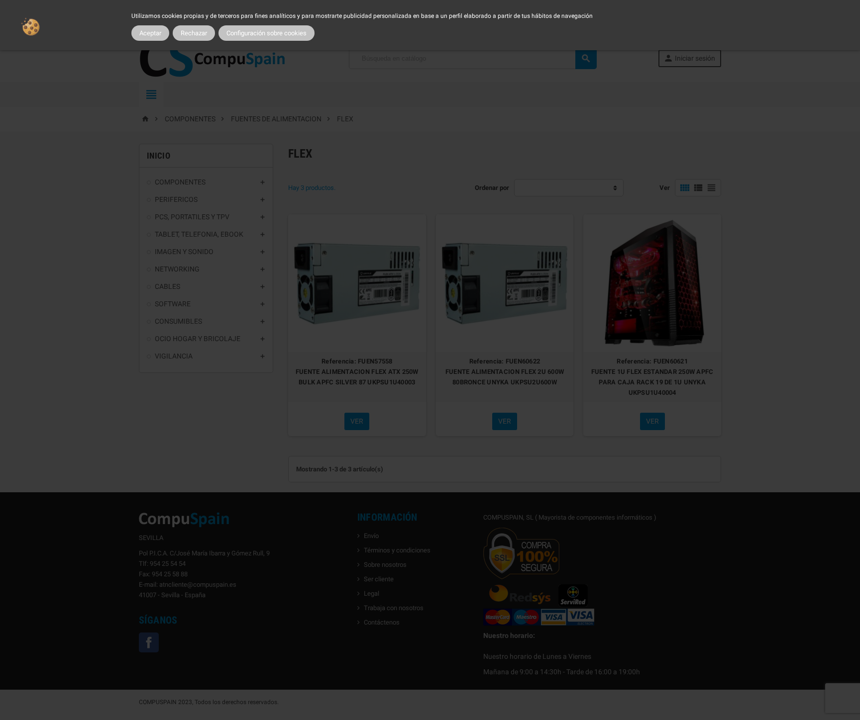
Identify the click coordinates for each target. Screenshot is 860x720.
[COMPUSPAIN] (213, 57)
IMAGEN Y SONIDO (184, 252)
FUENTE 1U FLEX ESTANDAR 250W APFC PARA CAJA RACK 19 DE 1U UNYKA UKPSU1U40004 (652, 382)
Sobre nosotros (385, 564)
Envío (371, 536)
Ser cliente (379, 579)
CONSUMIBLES (178, 321)
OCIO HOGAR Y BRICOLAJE (197, 339)
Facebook (149, 642)
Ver (664, 187)
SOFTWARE (173, 304)
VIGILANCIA (174, 356)
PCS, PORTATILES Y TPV (192, 217)
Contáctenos (382, 622)
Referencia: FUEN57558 (357, 361)
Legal (371, 593)
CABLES (167, 286)
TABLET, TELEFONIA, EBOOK (199, 234)
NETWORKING (177, 269)
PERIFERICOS (176, 199)
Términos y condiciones (397, 550)
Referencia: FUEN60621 (652, 361)
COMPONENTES (180, 182)
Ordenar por (492, 187)
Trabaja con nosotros (394, 608)
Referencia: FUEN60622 (504, 361)
